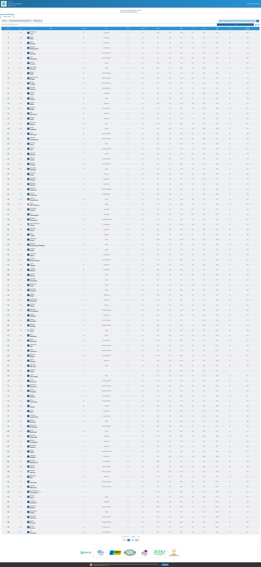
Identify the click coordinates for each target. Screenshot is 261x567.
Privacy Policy (106, 565)
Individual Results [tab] (7, 16)
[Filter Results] (256, 24)
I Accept (165, 564)
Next (136, 540)
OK (257, 21)
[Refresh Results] (259, 24)
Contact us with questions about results (128, 11)
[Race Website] (4, 4)
